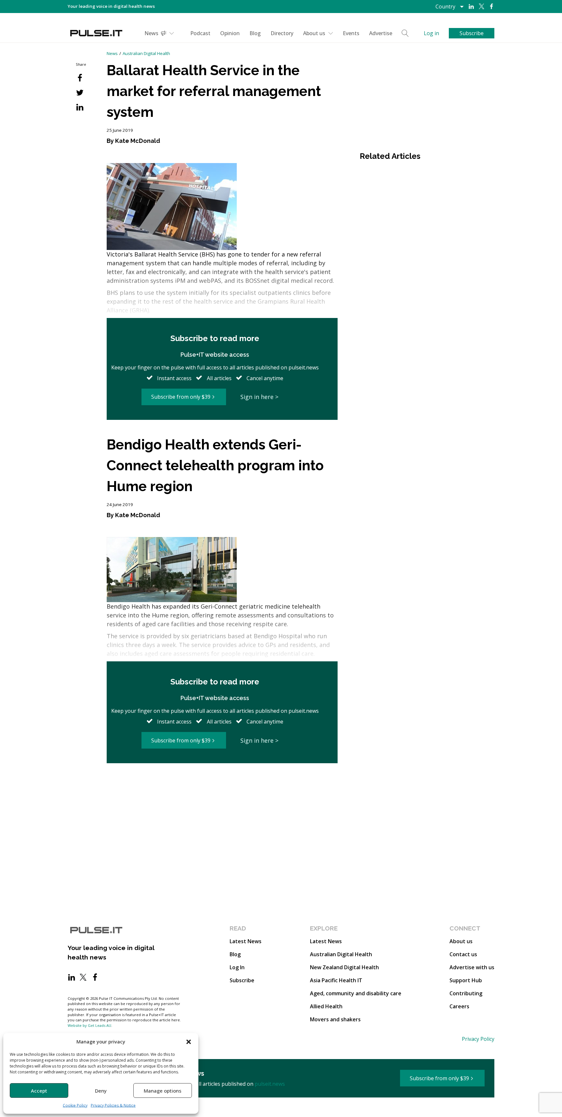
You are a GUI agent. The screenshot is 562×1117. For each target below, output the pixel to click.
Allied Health (326, 1006)
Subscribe (242, 980)
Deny (101, 1090)
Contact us (463, 954)
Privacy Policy (478, 1038)
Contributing (465, 993)
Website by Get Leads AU (89, 1025)
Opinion (230, 33)
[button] (188, 1041)
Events (351, 33)
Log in (431, 33)
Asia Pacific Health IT (336, 980)
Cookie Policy (75, 1105)
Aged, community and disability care (355, 993)
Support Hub (465, 980)
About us (314, 33)
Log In (237, 967)
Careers (459, 1006)
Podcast (200, 33)
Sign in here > (259, 397)
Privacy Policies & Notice (113, 1105)
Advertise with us (471, 967)
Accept (39, 1090)
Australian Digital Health (146, 53)
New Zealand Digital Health (344, 967)
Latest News (245, 941)
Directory (282, 33)
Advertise (380, 33)
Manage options (162, 1090)
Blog (255, 33)
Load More (222, 788)
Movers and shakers (335, 1019)
